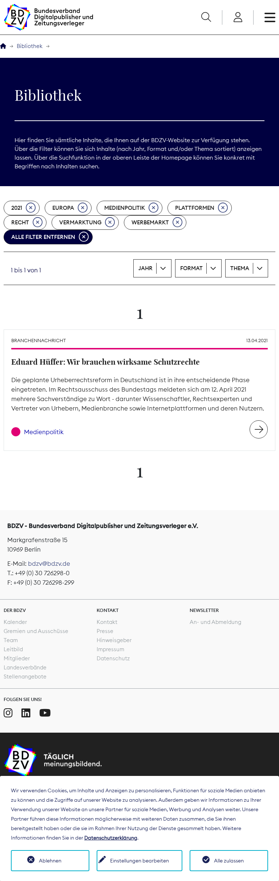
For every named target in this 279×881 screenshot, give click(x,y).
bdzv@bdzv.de (49, 564)
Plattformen (194, 207)
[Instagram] (8, 713)
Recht (20, 222)
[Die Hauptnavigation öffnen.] (269, 17)
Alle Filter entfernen (43, 236)
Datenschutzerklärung (110, 837)
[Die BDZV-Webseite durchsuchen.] (206, 17)
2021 (16, 207)
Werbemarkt (150, 222)
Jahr (145, 268)
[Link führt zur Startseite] (48, 17)
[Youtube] (45, 713)
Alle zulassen (229, 860)
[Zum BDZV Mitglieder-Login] (237, 17)
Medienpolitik (124, 207)
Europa (63, 207)
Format (191, 268)
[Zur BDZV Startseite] (3, 46)
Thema (239, 268)
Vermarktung (80, 222)
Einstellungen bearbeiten (139, 860)
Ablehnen (50, 860)
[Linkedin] (26, 713)
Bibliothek (30, 46)
